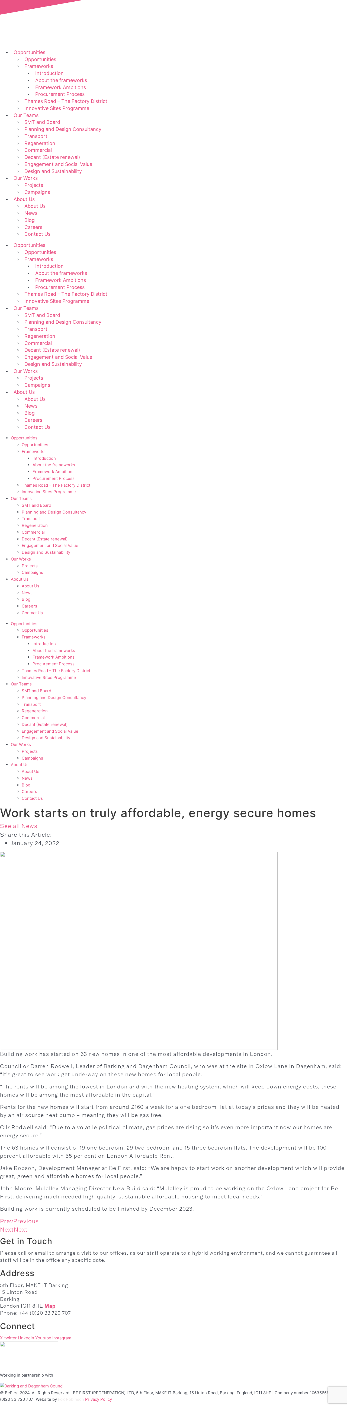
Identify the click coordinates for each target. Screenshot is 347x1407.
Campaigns (37, 192)
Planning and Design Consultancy (62, 129)
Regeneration (35, 525)
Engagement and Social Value (50, 545)
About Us (19, 579)
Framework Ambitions (54, 471)
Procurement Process (54, 478)
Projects (30, 565)
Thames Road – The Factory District (56, 485)
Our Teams (21, 498)
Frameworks (34, 451)
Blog (26, 599)
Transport (31, 518)
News (27, 592)
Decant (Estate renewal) (45, 539)
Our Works (21, 559)
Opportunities (24, 437)
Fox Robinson (71, 1399)
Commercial (33, 532)
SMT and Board (36, 505)
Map (50, 1305)
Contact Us (37, 234)
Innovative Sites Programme (56, 108)
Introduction (44, 458)
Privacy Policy (98, 1399)
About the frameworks (54, 464)
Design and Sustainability (53, 171)
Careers (29, 606)
